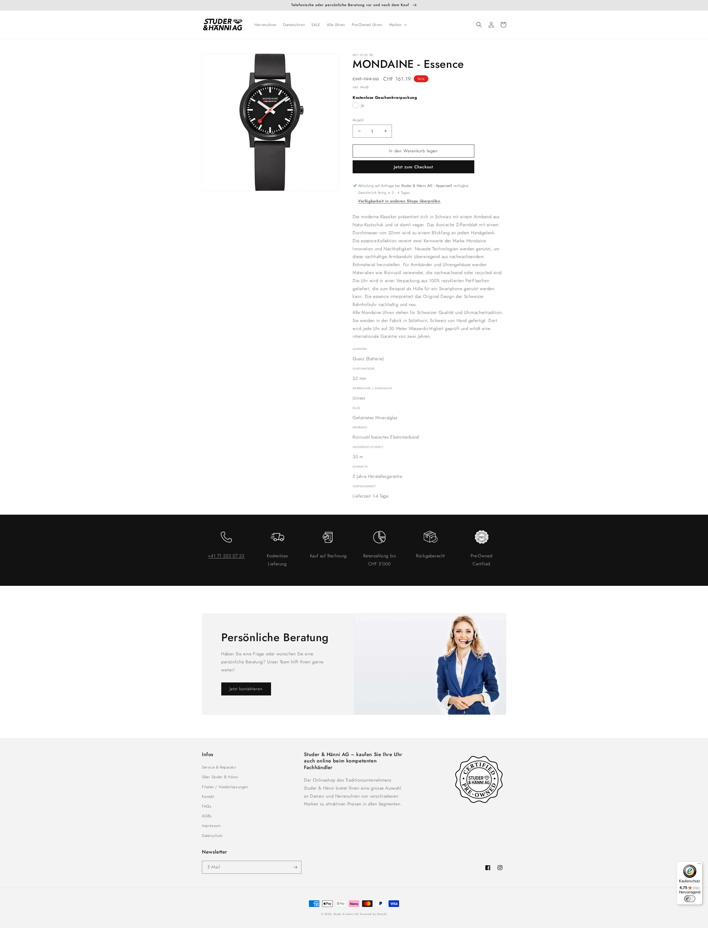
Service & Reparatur (219, 767)
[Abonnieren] (295, 867)
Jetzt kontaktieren (246, 689)
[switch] (689, 898)
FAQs (206, 806)
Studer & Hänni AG (346, 914)
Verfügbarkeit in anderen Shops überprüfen (399, 201)
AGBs (207, 816)
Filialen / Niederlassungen (225, 787)
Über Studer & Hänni (220, 777)
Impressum (211, 825)
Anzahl (358, 120)
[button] (397, 24)
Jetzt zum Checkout (413, 167)
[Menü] (699, 865)
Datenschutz (212, 835)
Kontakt (208, 796)
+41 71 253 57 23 (226, 556)
